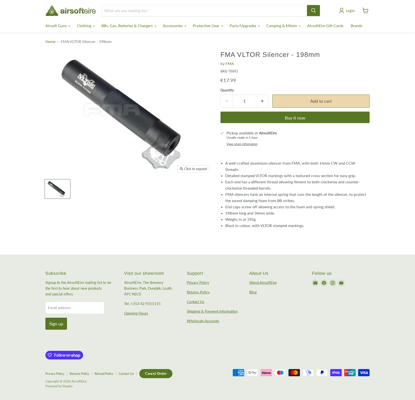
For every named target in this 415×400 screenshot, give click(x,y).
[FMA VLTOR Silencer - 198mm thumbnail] (57, 188)
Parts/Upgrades (243, 25)
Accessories (173, 25)
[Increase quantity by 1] (262, 101)
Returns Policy (198, 292)
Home (50, 41)
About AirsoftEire (263, 282)
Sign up (56, 323)
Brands (356, 25)
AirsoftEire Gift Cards (325, 25)
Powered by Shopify (59, 386)
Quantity (227, 90)
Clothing (84, 25)
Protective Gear (206, 25)
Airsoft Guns (56, 25)
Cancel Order (156, 373)
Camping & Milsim (282, 25)
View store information (241, 144)
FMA (230, 63)
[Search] (313, 10)
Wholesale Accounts (203, 321)
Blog (253, 292)
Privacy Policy (198, 282)
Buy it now (295, 117)
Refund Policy (104, 374)
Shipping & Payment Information (212, 311)
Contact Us (195, 301)
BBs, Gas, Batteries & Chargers (127, 25)
